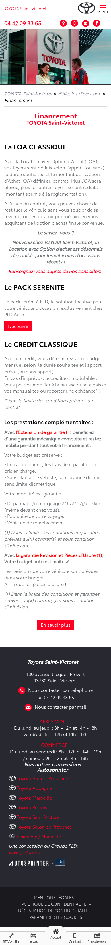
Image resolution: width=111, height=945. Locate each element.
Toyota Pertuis (32, 807)
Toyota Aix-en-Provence (42, 778)
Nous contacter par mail (60, 706)
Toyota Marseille (34, 797)
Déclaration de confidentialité (54, 910)
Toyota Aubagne (34, 787)
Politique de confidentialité (54, 904)
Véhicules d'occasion (79, 93)
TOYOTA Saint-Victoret (24, 8)
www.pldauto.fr (25, 852)
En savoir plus (56, 624)
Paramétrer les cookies (55, 917)
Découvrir (18, 326)
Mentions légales (54, 897)
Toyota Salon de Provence (44, 826)
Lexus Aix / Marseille (39, 836)
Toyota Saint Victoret (39, 816)
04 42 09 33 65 (22, 23)
